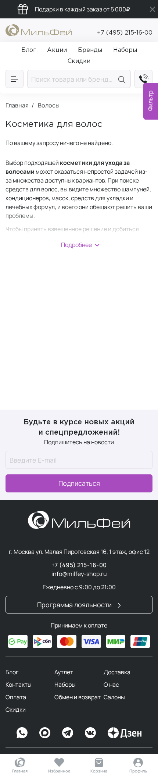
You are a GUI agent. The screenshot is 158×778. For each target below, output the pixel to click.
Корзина (98, 771)
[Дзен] (124, 733)
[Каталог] (15, 79)
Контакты (19, 684)
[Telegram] (67, 733)
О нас (111, 684)
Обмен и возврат (77, 697)
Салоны (114, 697)
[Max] (44, 733)
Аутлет (63, 672)
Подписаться (79, 483)
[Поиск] (123, 79)
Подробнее (76, 245)
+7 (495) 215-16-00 (124, 33)
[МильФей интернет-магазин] (39, 29)
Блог (12, 672)
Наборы (65, 684)
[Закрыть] (152, 9)
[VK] (90, 733)
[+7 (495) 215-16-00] (143, 79)
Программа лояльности (75, 604)
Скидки (16, 709)
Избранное (59, 771)
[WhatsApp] (22, 733)
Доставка (117, 672)
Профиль (138, 771)
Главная (20, 771)
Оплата (16, 697)
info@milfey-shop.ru (79, 574)
